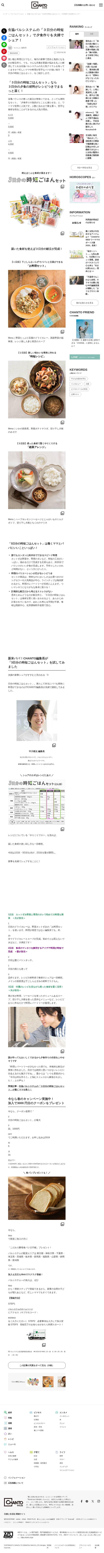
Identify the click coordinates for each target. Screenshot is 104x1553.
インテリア (64, 1467)
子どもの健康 (13, 1459)
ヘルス (11, 1452)
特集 (10, 1418)
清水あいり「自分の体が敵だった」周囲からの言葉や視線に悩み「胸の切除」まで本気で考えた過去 (92, 49)
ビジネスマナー (39, 1423)
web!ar (18, 1519)
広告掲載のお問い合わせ (84, 5)
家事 (61, 1456)
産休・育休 (38, 1427)
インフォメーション (17, 14)
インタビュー (76, 384)
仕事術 (36, 1420)
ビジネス (37, 1412)
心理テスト (75, 394)
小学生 (36, 1467)
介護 (87, 384)
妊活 (35, 1456)
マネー (62, 1459)
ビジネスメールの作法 (79, 389)
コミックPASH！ (18, 1522)
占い (10, 1434)
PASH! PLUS (31, 1519)
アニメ (62, 1423)
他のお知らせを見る (84, 303)
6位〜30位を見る (84, 168)
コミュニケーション (67, 1470)
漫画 (10, 1428)
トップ (5, 14)
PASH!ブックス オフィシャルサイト (37, 1522)
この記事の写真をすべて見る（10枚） (37, 1365)
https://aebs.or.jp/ (27, 1537)
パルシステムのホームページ (20, 1309)
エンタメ (63, 1412)
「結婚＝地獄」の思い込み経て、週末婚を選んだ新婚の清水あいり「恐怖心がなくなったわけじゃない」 (92, 72)
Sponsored (14, 53)
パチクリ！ (8, 1522)
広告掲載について (15, 1483)
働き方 (36, 1416)
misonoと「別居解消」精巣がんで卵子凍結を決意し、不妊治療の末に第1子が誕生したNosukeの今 (93, 121)
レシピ (11, 1439)
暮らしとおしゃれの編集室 (46, 1519)
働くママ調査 (39, 1430)
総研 (10, 1412)
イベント (63, 1427)
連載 (10, 1423)
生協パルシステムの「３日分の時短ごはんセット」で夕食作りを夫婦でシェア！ (54, 14)
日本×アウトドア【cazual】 (65, 1519)
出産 (35, 1459)
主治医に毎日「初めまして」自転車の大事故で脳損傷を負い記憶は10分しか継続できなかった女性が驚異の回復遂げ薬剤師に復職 (92, 146)
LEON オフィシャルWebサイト (86, 1519)
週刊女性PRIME (9, 1519)
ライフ (62, 1452)
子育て (37, 1452)
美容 (61, 1463)
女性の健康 (12, 1456)
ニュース (12, 1444)
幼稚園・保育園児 (40, 1463)
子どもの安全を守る (78, 379)
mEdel (24, 1519)
